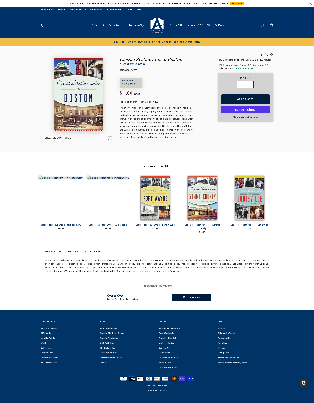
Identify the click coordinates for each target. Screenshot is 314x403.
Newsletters (165, 362)
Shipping (222, 328)
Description (53, 251)
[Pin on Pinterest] (271, 54)
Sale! (95, 25)
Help (139, 9)
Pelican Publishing (109, 353)
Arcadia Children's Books (112, 333)
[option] (157, 42)
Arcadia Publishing (109, 338)
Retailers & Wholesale (169, 328)
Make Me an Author (168, 358)
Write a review (192, 297)
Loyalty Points (48, 338)
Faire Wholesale (166, 333)
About (130, 9)
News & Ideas (47, 9)
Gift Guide (46, 333)
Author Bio (92, 251)
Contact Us (164, 348)
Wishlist (45, 343)
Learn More (237, 4)
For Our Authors (226, 338)
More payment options (245, 117)
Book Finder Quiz (49, 362)
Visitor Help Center (168, 343)
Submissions (96, 9)
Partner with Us (78, 9)
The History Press (109, 348)
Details (73, 251)
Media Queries (166, 353)
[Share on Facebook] (261, 54)
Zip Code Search (114, 25)
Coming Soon (47, 353)
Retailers (62, 9)
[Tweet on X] (266, 54)
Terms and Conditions (228, 358)
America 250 (194, 25)
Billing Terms (224, 353)
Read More (170, 137)
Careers (103, 362)
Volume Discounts (49, 358)
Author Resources (115, 9)
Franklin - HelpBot (167, 338)
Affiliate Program (168, 367)
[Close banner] (310, 3)
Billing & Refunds (226, 333)
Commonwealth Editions (112, 358)
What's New (215, 25)
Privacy (221, 348)
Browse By (136, 25)
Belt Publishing (107, 343)
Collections (46, 348)
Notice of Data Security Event (232, 362)
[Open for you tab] (303, 383)
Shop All (176, 25)
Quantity (245, 78)
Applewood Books (108, 328)
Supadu (165, 390)
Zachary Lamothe (134, 64)
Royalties (222, 343)
